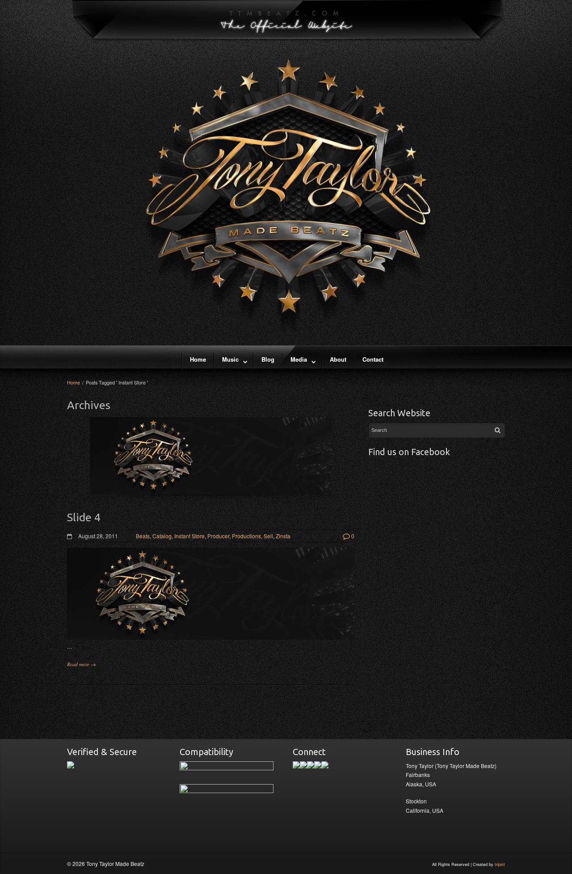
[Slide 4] (211, 460)
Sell (268, 536)
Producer (218, 536)
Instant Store (189, 536)
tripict (500, 864)
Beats (143, 536)
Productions (246, 536)
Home (73, 382)
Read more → (81, 664)
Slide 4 (84, 517)
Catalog (162, 536)
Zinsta (283, 536)
